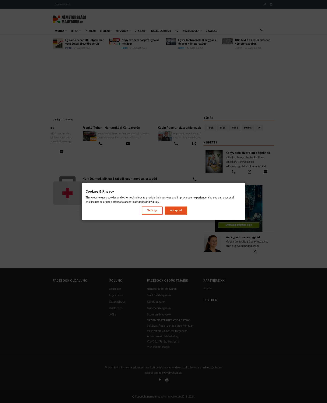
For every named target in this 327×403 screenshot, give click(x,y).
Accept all (176, 210)
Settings (152, 210)
